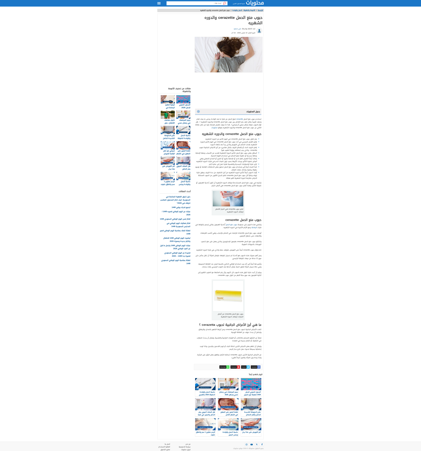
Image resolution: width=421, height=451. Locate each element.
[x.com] (257, 444)
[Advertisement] (228, 91)
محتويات (214, 127)
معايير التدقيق (165, 449)
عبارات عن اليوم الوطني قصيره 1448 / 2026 (176, 213)
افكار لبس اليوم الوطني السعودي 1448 (175, 219)
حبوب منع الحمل (231, 224)
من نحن (188, 444)
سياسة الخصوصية (184, 447)
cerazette (239, 119)
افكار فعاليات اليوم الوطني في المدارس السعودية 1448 (178, 225)
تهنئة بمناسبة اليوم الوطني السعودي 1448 (175, 262)
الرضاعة (254, 227)
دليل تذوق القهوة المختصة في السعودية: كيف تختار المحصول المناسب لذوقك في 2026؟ (175, 200)
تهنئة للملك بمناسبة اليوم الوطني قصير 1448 (175, 232)
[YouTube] (251, 444)
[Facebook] (262, 444)
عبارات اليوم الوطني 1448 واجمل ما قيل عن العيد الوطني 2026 (175, 247)
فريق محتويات (185, 449)
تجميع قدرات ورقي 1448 (181, 207)
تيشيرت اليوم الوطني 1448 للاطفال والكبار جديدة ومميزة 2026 (176, 240)
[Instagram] (246, 444)
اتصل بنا (167, 444)
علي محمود (237, 28)
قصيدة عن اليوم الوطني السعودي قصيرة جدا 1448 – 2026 (177, 254)
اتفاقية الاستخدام (164, 447)
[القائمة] (159, 3)
